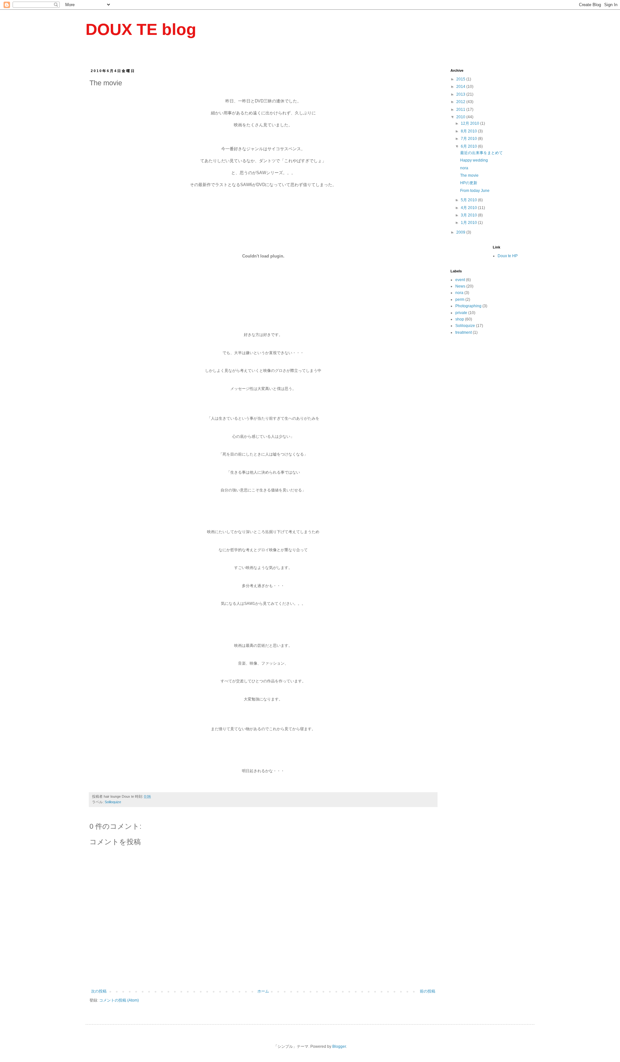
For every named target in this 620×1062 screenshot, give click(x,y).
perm (459, 299)
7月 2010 (469, 138)
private (461, 312)
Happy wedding (474, 160)
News (460, 286)
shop (459, 319)
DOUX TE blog (141, 29)
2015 (461, 79)
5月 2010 (469, 200)
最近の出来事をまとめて (481, 153)
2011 (461, 109)
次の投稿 (99, 991)
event (460, 280)
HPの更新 (468, 183)
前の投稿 (427, 991)
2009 (461, 232)
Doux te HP (508, 256)
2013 (461, 94)
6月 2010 (469, 146)
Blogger (339, 1046)
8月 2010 (469, 131)
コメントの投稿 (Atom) (119, 1000)
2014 (461, 86)
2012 (461, 102)
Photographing (468, 306)
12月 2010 (470, 123)
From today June (475, 190)
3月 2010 (469, 215)
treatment (463, 332)
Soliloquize (113, 802)
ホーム (263, 991)
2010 (461, 117)
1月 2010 (469, 222)
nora (464, 168)
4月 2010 (469, 207)
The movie (469, 175)
